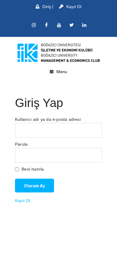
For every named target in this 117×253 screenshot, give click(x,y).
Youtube (59, 24)
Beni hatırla (32, 169)
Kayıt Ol (73, 6)
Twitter (71, 24)
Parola (21, 144)
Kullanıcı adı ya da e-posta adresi (48, 119)
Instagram (33, 24)
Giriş (46, 6)
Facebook (46, 24)
